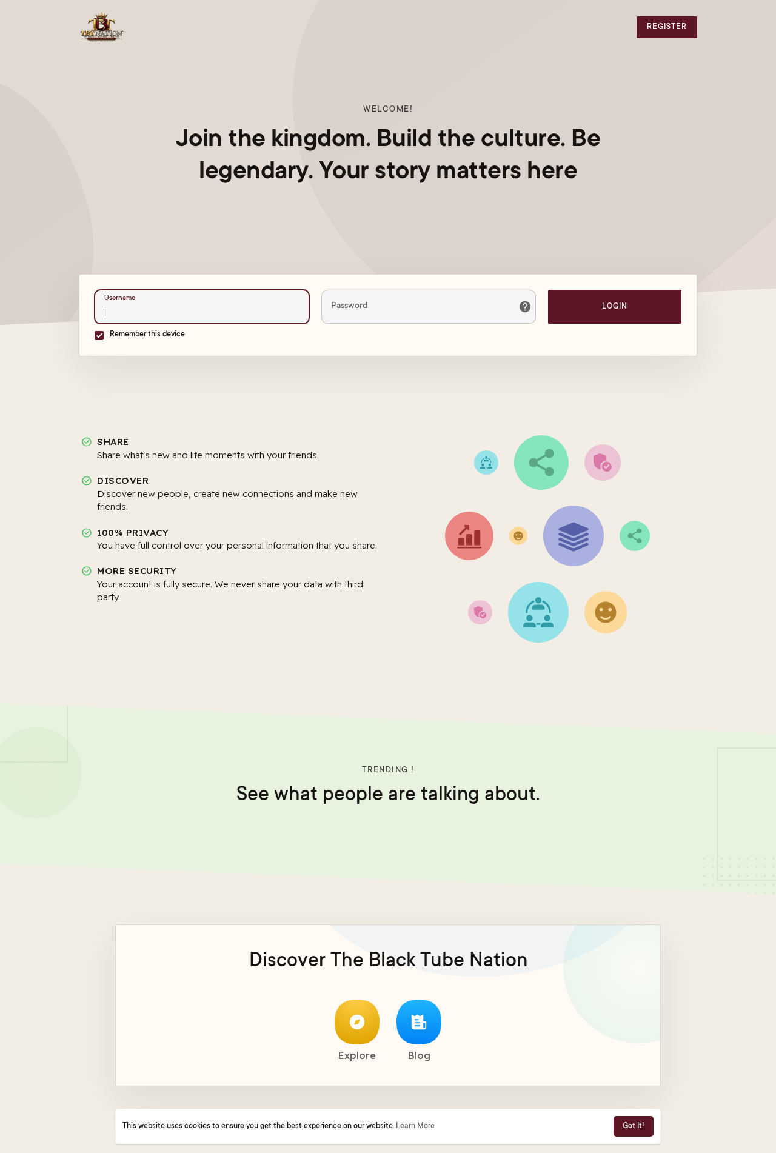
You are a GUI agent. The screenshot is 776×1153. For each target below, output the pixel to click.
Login (615, 306)
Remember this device (147, 334)
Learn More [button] (415, 1126)
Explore (357, 1055)
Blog (419, 1055)
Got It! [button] (633, 1126)
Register (667, 27)
